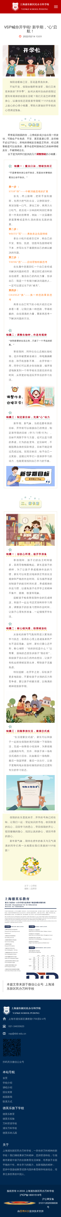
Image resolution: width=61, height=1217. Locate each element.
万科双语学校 (10, 1123)
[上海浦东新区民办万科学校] (31, 6)
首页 (5, 1078)
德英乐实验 (9, 1118)
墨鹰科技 (24, 1211)
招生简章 (7, 1092)
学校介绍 (7, 1082)
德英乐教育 (9, 1113)
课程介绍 (7, 1087)
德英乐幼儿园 (10, 1132)
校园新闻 (7, 1096)
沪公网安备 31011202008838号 (48, 1203)
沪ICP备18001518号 (31, 1194)
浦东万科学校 (10, 1128)
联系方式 (7, 1101)
